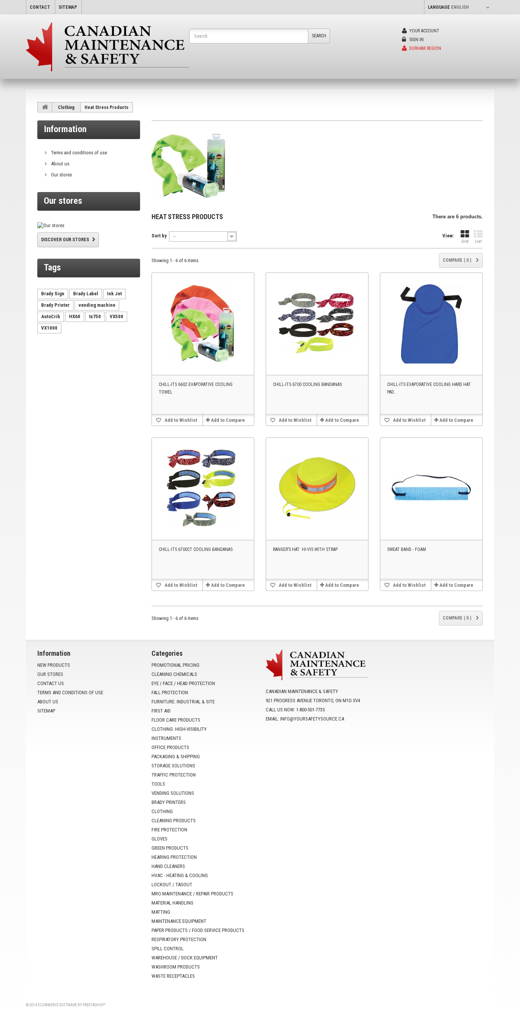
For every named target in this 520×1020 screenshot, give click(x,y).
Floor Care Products (176, 720)
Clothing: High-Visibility (179, 729)
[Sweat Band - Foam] (431, 488)
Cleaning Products (174, 820)
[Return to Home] (45, 107)
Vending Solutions (173, 793)
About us (59, 164)
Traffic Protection (174, 775)
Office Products (170, 747)
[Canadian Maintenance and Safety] (107, 46)
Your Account (423, 31)
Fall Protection (170, 692)
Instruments (166, 738)
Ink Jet (114, 293)
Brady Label (85, 293)
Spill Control (167, 948)
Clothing (66, 107)
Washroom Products (176, 967)
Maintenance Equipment (179, 921)
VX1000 (49, 328)
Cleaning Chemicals (174, 674)
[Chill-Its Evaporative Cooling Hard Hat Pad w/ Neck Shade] (431, 323)
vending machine (96, 305)
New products (53, 665)
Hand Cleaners (168, 866)
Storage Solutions (173, 766)
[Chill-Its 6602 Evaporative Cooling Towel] (202, 323)
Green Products (170, 848)
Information (65, 129)
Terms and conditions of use (78, 152)
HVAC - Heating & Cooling (180, 875)
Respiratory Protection (179, 939)
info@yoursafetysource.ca (312, 719)
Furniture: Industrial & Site (183, 702)
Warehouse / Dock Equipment (185, 958)
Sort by (159, 236)
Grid (465, 241)
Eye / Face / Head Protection (183, 683)
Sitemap (46, 711)
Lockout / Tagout (172, 884)
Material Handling (172, 903)
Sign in (416, 39)
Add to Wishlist (180, 420)
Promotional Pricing (175, 665)
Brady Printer (55, 305)
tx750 (95, 316)
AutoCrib (50, 316)
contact (40, 7)
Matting (161, 912)
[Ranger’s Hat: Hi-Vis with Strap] (317, 488)
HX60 (74, 316)
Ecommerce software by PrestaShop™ (72, 1005)
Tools (158, 784)
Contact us (50, 683)
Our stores (61, 175)
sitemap (68, 7)
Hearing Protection (174, 857)
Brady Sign (52, 293)
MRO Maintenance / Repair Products (192, 894)
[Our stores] (88, 225)
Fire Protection (169, 830)
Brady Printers (169, 802)
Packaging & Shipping (176, 756)
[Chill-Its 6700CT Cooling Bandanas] (202, 488)
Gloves (159, 839)
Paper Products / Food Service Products (198, 930)
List (478, 241)
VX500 (116, 316)
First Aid (161, 711)
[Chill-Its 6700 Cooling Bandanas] (317, 323)
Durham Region (424, 48)
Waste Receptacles (173, 976)
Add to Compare (228, 420)
